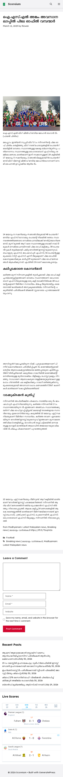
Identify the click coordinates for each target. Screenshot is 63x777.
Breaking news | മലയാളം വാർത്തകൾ (24, 541)
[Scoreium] (4, 4)
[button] (51, 4)
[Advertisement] (31, 63)
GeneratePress (47, 772)
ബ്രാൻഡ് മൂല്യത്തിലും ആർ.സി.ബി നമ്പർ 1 (23, 684)
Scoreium (14, 4)
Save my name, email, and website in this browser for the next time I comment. (32, 619)
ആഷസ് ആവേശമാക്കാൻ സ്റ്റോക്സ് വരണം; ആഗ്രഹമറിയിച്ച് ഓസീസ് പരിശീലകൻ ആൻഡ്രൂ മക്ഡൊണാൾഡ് (26, 655)
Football (10, 537)
